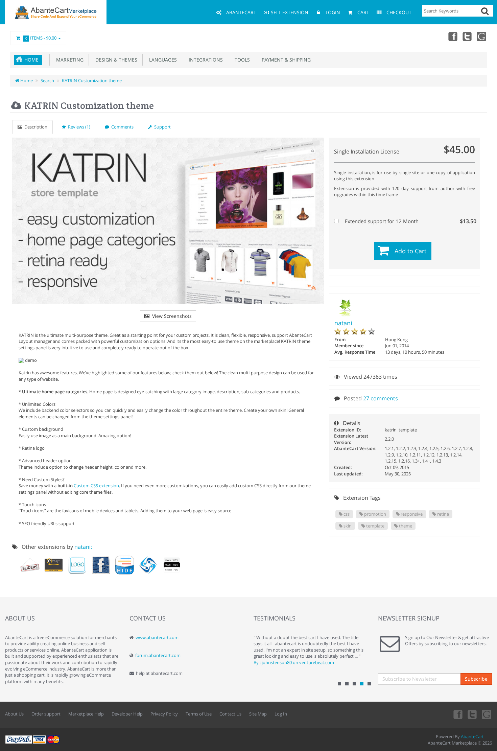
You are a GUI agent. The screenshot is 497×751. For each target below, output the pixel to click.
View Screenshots (170, 316)
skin (347, 526)
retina (442, 514)
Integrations (204, 59)
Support (161, 127)
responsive (411, 514)
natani (343, 323)
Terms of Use (199, 714)
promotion (374, 514)
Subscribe (476, 679)
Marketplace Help (86, 714)
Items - (41, 38)
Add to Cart (410, 251)
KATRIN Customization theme (92, 80)
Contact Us (230, 714)
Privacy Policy (164, 714)
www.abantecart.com (157, 637)
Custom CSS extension (96, 486)
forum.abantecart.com (158, 655)
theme (405, 526)
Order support (46, 714)
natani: (83, 546)
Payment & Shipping (285, 59)
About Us (14, 714)
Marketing (68, 59)
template (374, 526)
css (346, 514)
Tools (241, 59)
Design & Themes (115, 59)
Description (34, 127)
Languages (161, 59)
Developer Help (127, 714)
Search (47, 80)
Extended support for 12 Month (408, 221)
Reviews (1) (78, 127)
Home (31, 59)
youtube (482, 36)
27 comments (380, 398)
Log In (281, 714)
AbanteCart (472, 736)
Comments (121, 127)
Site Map (258, 714)
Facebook (452, 36)
